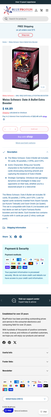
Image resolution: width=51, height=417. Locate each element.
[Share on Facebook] (15, 236)
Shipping (5, 113)
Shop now (25, 35)
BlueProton (11, 407)
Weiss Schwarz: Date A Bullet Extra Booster (23, 42)
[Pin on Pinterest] (20, 236)
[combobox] (25, 18)
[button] (41, 10)
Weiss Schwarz (8, 96)
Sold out (34, 129)
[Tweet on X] (10, 236)
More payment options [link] (25, 143)
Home (4, 42)
